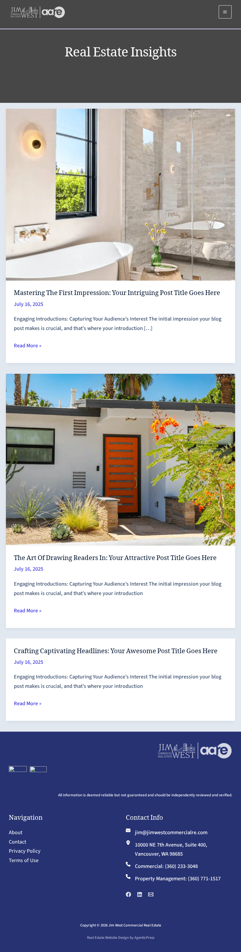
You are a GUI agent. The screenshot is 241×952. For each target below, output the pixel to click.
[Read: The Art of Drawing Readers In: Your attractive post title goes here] (120, 459)
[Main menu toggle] (225, 11)
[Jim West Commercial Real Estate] (37, 11)
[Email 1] (150, 894)
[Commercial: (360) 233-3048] (162, 866)
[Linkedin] (139, 894)
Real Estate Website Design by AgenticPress (120, 937)
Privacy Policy (25, 851)
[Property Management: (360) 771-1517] (173, 879)
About (15, 832)
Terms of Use (24, 860)
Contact (17, 842)
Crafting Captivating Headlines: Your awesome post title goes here (115, 650)
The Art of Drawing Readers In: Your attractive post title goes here (115, 557)
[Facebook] (128, 894)
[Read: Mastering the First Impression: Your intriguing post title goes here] (120, 194)
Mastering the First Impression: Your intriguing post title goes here (117, 292)
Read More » (27, 346)
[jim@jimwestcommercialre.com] (166, 832)
